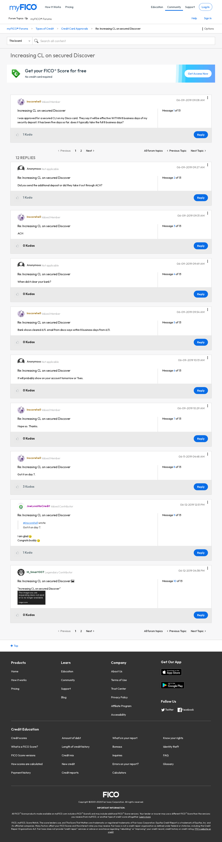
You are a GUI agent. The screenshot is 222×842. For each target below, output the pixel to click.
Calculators (119, 772)
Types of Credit (45, 28)
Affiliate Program (121, 706)
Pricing (69, 7)
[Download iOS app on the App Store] (171, 672)
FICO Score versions (23, 755)
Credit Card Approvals (74, 28)
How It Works (53, 7)
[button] (208, 96)
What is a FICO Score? (24, 746)
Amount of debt (71, 738)
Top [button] (16, 645)
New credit (68, 764)
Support (190, 7)
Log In (206, 7)
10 (175, 581)
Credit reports (70, 772)
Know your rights (173, 738)
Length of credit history (75, 746)
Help (194, 18)
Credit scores (19, 738)
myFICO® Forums (41, 19)
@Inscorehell (30, 523)
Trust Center (118, 688)
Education (157, 7)
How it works (19, 680)
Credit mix (68, 755)
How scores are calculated (26, 764)
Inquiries (117, 755)
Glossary (168, 764)
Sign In (208, 18)
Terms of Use (119, 680)
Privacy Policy (119, 697)
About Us (116, 671)
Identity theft (171, 746)
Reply (200, 134)
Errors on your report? (125, 764)
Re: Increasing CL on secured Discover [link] (118, 28)
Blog (63, 697)
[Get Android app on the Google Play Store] (172, 685)
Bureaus (117, 746)
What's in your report (124, 738)
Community (174, 7)
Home (14, 671)
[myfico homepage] (23, 7)
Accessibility (118, 714)
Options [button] (209, 28)
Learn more (145, 817)
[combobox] (123, 41)
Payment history (21, 772)
